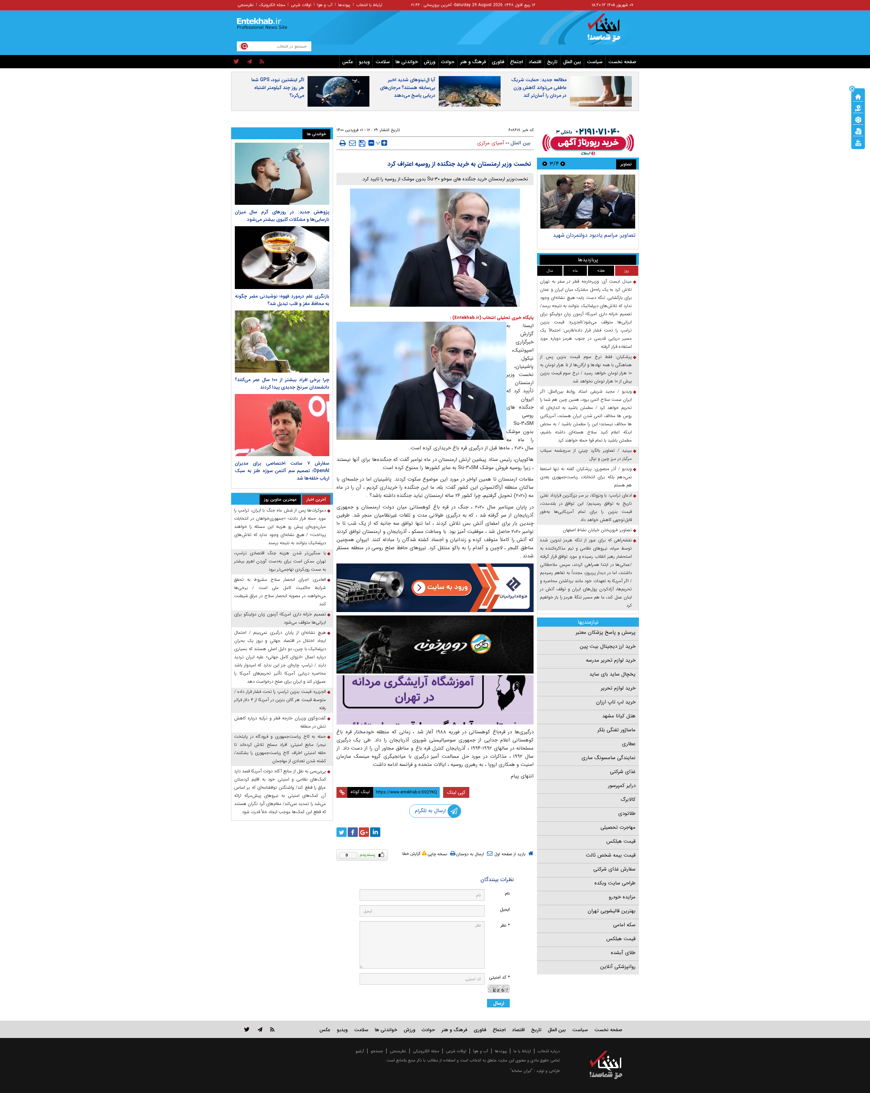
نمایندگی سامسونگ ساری (608, 758)
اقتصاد (535, 62)
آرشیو (359, 1051)
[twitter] (236, 62)
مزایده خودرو (622, 897)
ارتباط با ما (522, 1051)
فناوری (498, 62)
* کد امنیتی (499, 977)
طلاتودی (627, 813)
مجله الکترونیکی (426, 1051)
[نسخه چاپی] (343, 143)
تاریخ (552, 62)
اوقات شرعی (301, 5)
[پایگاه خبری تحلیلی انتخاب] (609, 31)
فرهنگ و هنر (473, 62)
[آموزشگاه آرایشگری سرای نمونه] (435, 699)
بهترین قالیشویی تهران (612, 911)
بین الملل (572, 62)
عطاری (629, 744)
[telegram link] (260, 1029)
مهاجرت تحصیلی (618, 827)
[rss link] (272, 1029)
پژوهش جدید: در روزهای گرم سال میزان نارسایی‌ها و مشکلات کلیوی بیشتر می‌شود (282, 215)
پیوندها (344, 5)
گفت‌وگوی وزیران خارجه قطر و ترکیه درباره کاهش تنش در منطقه (280, 722)
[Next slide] (544, 163)
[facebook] (353, 832)
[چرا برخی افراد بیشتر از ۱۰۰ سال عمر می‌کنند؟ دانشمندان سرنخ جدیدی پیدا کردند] (282, 341)
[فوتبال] (858, 119)
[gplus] (364, 832)
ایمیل (505, 909)
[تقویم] (858, 131)
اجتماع (516, 62)
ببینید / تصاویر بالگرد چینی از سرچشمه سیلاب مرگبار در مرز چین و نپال (586, 454)
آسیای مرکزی (490, 143)
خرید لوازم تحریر (618, 688)
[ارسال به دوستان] (352, 143)
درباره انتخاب (549, 1051)
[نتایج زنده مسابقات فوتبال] (858, 142)
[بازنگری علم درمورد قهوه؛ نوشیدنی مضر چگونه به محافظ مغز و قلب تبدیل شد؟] (282, 257)
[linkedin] (375, 832)
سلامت (383, 62)
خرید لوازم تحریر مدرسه (611, 660)
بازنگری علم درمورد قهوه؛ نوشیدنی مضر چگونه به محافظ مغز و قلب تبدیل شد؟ (282, 299)
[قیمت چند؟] (858, 108)
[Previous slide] (562, 163)
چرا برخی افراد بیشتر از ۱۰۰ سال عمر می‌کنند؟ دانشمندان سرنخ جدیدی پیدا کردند (282, 383)
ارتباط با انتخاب (369, 5)
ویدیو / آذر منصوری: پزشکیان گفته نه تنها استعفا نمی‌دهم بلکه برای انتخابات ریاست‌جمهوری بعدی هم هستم (586, 477)
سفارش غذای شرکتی (614, 869)
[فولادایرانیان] (435, 587)
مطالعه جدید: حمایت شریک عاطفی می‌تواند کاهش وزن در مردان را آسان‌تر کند (539, 87)
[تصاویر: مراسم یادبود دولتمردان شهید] (587, 202)
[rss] (261, 62)
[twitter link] (247, 1029)
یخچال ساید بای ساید (612, 674)
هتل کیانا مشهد (619, 716)
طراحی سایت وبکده (615, 883)
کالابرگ (628, 799)
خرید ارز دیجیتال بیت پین (608, 646)
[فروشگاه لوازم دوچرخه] (435, 644)
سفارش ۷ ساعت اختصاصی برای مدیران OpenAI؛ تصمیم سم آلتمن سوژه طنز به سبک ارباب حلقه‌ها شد (282, 471)
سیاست (595, 62)
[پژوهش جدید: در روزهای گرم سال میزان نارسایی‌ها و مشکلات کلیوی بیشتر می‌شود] (282, 174)
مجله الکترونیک (272, 5)
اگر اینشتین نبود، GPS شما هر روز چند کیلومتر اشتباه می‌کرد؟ (277, 87)
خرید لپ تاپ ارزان (616, 702)
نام (507, 893)
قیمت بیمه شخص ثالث (611, 855)
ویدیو (364, 62)
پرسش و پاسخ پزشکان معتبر (606, 632)
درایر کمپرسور (622, 786)
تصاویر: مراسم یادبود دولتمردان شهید (594, 235)
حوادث (447, 62)
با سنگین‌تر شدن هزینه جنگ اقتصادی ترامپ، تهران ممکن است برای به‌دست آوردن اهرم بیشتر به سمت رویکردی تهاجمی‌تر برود (280, 561)
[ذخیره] (362, 143)
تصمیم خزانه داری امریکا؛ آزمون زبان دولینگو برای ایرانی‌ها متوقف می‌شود (280, 618)
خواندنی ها (407, 62)
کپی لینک (456, 792)
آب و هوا (324, 5)
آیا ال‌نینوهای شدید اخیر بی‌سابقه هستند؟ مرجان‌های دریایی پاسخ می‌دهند (407, 87)
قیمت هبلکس (621, 841)
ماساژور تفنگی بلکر (616, 730)
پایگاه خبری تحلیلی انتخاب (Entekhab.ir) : (492, 317)
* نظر (505, 925)
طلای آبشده (623, 953)
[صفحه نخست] (858, 96)
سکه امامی (624, 925)
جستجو (377, 1051)
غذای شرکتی (623, 772)
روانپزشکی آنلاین (618, 967)
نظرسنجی (246, 5)
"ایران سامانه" (521, 1071)
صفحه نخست (622, 62)
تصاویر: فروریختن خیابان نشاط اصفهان (597, 530)
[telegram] (249, 62)
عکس (347, 62)
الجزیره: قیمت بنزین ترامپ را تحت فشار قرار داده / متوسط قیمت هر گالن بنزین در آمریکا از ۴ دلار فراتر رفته (280, 700)
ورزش (429, 62)
